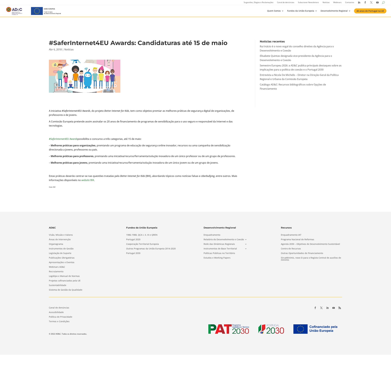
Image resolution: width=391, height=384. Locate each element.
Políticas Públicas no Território (219, 253)
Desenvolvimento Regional (334, 10)
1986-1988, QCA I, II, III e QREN (141, 235)
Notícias (326, 2)
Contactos (349, 2)
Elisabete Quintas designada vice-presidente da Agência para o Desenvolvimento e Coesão (296, 58)
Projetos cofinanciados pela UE (64, 281)
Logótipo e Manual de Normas (64, 276)
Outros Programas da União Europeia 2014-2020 (151, 249)
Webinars (337, 2)
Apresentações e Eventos (61, 262)
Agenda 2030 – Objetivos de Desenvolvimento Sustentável (310, 244)
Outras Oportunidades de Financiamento (302, 253)
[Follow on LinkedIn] (327, 307)
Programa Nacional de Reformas (297, 239)
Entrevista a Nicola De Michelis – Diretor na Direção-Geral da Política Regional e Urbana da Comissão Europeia (299, 77)
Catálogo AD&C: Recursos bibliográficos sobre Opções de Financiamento (293, 86)
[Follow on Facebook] (315, 307)
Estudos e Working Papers (217, 258)
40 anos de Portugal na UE (370, 10)
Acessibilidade (56, 312)
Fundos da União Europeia (300, 10)
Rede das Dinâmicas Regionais (219, 244)
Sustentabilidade (57, 285)
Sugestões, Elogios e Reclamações (258, 2)
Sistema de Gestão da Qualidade (65, 290)
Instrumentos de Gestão (61, 249)
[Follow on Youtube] (333, 307)
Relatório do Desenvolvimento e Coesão (224, 239)
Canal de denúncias (285, 2)
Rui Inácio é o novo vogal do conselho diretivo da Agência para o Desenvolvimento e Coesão (297, 48)
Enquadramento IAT (291, 235)
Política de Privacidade (60, 317)
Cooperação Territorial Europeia (142, 244)
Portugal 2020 (133, 239)
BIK (87, 180)
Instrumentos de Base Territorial (220, 249)
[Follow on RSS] (339, 307)
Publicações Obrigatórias (62, 258)
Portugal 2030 (133, 253)
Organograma (56, 244)
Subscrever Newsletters (308, 2)
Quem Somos (274, 10)
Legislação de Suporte (60, 253)
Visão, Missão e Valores (61, 235)
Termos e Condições (59, 321)
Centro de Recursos (291, 249)
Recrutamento (56, 271)
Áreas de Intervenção (60, 239)
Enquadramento (212, 235)
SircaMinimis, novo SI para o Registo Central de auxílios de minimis (311, 259)
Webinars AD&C (57, 267)
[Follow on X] (321, 307)
